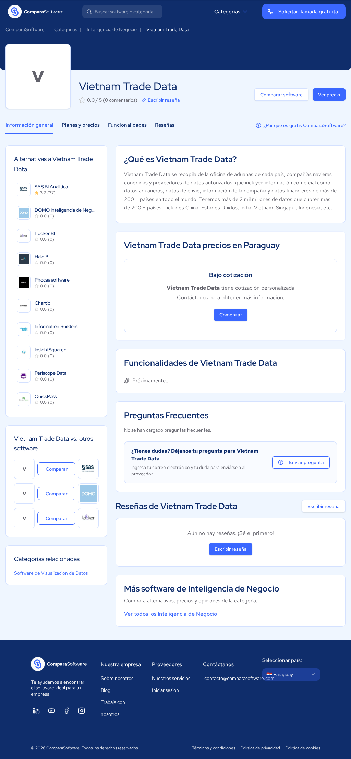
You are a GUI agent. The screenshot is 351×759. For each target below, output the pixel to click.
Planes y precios (81, 125)
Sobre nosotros (117, 678)
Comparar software (281, 94)
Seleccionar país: (282, 660)
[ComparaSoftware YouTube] (51, 710)
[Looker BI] (88, 518)
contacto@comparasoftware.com (226, 678)
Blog (105, 690)
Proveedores (167, 664)
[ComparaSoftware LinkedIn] (36, 710)
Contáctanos (218, 664)
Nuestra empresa (121, 664)
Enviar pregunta (306, 462)
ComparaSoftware (25, 29)
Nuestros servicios (171, 678)
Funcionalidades (127, 125)
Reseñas (164, 125)
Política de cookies (303, 748)
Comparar (60, 468)
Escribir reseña (164, 100)
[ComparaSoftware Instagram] (81, 710)
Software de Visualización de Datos (51, 573)
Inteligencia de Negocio (112, 29)
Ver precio (329, 94)
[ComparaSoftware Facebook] (66, 710)
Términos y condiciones (213, 748)
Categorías (227, 11)
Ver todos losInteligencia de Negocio (170, 614)
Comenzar (230, 315)
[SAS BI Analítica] (88, 469)
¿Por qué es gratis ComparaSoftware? (304, 125)
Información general (29, 125)
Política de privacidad (260, 748)
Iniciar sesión (165, 690)
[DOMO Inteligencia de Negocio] (88, 493)
